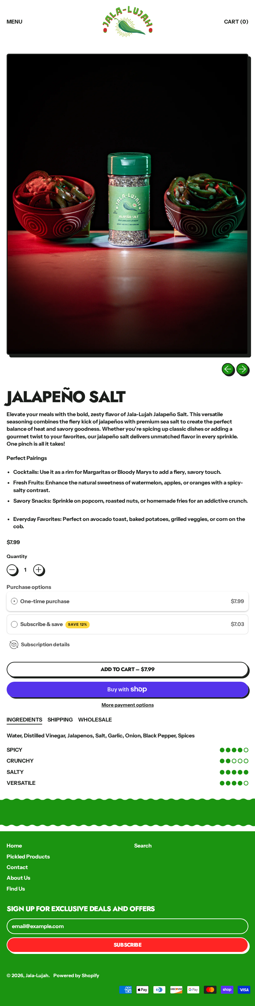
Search (143, 845)
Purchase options (29, 587)
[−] (12, 569)
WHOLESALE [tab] (95, 719)
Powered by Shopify (76, 975)
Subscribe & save (53, 624)
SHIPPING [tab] (60, 719)
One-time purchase (44, 601)
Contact (17, 867)
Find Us (16, 888)
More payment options (128, 705)
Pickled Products (28, 856)
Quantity (17, 556)
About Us (18, 877)
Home (14, 845)
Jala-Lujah (37, 975)
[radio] (14, 601)
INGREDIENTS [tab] (24, 719)
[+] (38, 569)
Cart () (236, 23)
